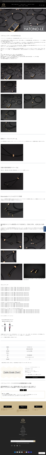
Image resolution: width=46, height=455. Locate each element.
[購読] (34, 441)
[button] (41, 453)
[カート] (43, 5)
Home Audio (16, 4)
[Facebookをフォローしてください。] (12, 446)
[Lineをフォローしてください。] (17, 446)
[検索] (40, 5)
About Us (29, 4)
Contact (20, 5)
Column (26, 5)
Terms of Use (23, 430)
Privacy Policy (23, 428)
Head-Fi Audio (23, 4)
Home (13, 4)
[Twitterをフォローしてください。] (20, 446)
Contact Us (23, 432)
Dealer (33, 4)
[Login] (41, 5)
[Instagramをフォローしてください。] (14, 446)
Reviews (23, 427)
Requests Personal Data (23, 434)
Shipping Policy (23, 431)
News (23, 5)
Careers (23, 435)
